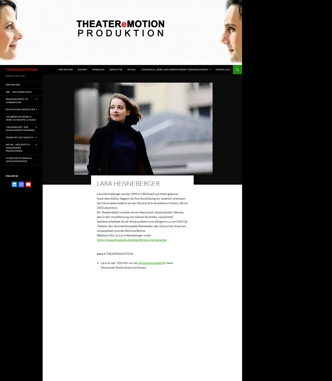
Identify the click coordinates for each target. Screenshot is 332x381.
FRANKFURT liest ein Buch (19, 137)
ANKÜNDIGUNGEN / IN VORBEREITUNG (17, 101)
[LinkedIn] (14, 184)
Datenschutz (223, 69)
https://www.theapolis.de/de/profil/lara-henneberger (132, 240)
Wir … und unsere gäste (19, 92)
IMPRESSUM (98, 69)
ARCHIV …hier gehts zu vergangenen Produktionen (18, 147)
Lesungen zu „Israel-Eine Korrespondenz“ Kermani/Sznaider (174, 69)
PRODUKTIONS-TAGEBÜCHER (20, 109)
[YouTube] (28, 184)
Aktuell (131, 69)
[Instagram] (21, 184)
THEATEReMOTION (21, 69)
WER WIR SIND (66, 69)
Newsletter (115, 69)
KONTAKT (82, 69)
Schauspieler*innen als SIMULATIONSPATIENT (19, 160)
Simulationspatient (151, 263)
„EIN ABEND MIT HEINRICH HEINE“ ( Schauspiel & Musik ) (21, 118)
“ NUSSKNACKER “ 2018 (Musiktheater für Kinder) (20, 129)
